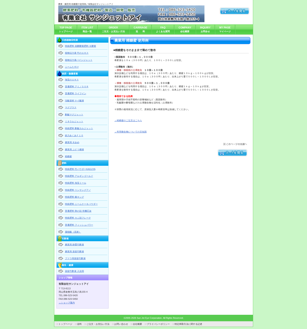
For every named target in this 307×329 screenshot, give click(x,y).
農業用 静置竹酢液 (74, 244)
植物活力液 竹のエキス (77, 53)
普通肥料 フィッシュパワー (79, 225)
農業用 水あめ (72, 142)
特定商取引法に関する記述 (188, 324)
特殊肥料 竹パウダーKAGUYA (80, 169)
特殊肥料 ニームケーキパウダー (81, 204)
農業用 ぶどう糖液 (74, 149)
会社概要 (137, 324)
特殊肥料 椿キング (74, 197)
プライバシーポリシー (158, 324)
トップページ (65, 324)
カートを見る (234, 11)
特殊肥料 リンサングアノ (78, 190)
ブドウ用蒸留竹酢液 (75, 258)
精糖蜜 (68, 156)
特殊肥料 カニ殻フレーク (78, 218)
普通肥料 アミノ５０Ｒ (77, 86)
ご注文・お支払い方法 (97, 324)
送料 (79, 324)
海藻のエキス (72, 79)
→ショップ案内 (67, 302)
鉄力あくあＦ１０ (74, 135)
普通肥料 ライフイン (75, 93)
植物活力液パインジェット (79, 60)
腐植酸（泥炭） (73, 232)
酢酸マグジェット (74, 114)
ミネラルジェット (74, 121)
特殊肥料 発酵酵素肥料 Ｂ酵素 (80, 46)
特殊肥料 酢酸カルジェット (79, 128)
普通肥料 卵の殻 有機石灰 (78, 211)
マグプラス (70, 107)
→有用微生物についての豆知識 (130, 131)
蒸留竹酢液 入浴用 (74, 271)
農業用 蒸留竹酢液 (74, 251)
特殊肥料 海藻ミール (75, 183)
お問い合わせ (121, 324)
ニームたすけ (72, 67)
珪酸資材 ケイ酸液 (74, 100)
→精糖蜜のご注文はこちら (128, 120)
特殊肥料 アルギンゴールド (79, 176)
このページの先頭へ (235, 144)
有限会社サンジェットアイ (131, 13)
